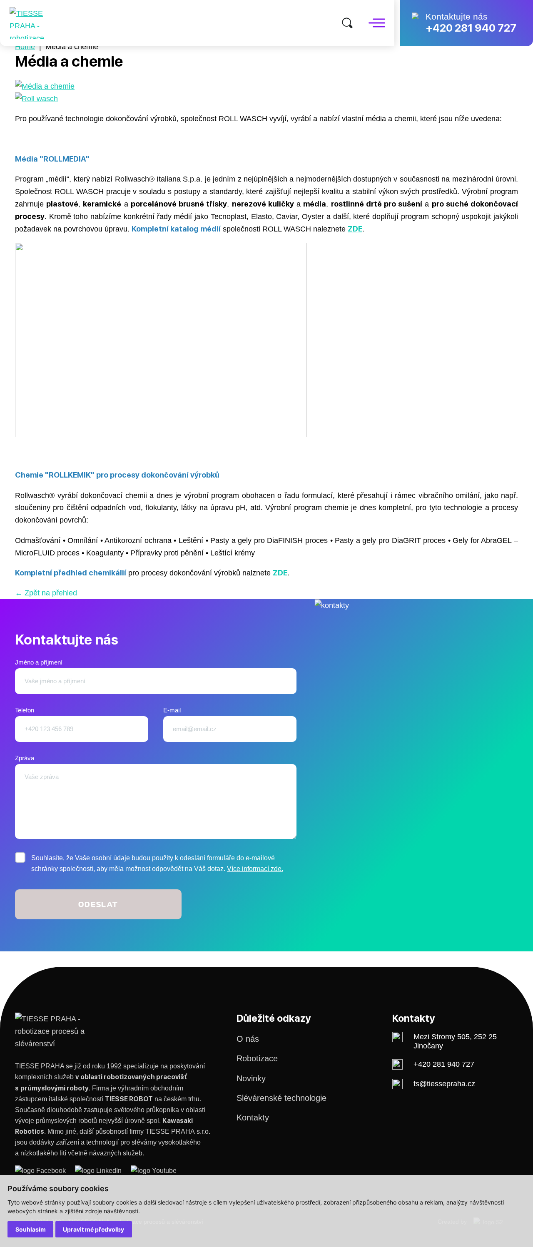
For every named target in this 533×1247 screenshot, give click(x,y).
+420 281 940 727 (471, 28)
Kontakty (253, 1117)
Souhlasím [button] (30, 1229)
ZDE (355, 228)
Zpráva (24, 758)
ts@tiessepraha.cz (444, 1083)
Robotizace (257, 1058)
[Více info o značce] (36, 98)
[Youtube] (154, 1170)
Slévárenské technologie (281, 1098)
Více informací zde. (255, 868)
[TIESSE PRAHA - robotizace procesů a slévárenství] (36, 23)
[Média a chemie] (45, 86)
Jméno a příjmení (38, 662)
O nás (248, 1038)
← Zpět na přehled (46, 592)
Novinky (251, 1078)
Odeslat (98, 904)
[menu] (377, 23)
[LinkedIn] (103, 1170)
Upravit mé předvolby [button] (93, 1229)
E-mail (172, 710)
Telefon (24, 710)
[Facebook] (45, 1170)
